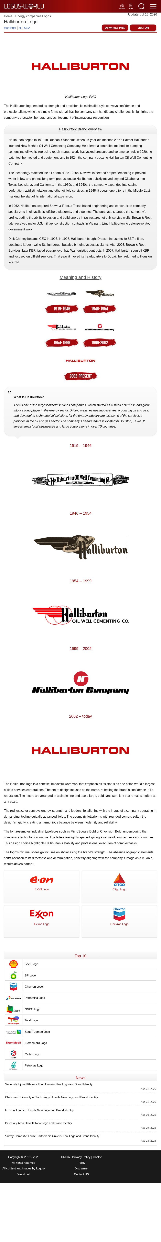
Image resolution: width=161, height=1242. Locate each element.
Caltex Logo (32, 1054)
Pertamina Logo (35, 997)
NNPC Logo (32, 1009)
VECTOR (143, 27)
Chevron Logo (34, 986)
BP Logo (30, 975)
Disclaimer (81, 1168)
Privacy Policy (81, 1157)
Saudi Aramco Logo (37, 1031)
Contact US (81, 1174)
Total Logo (31, 1020)
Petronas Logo (34, 1065)
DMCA (65, 1157)
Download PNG (115, 27)
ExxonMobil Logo (36, 1043)
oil (20, 27)
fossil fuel (10, 27)
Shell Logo (31, 964)
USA (27, 27)
